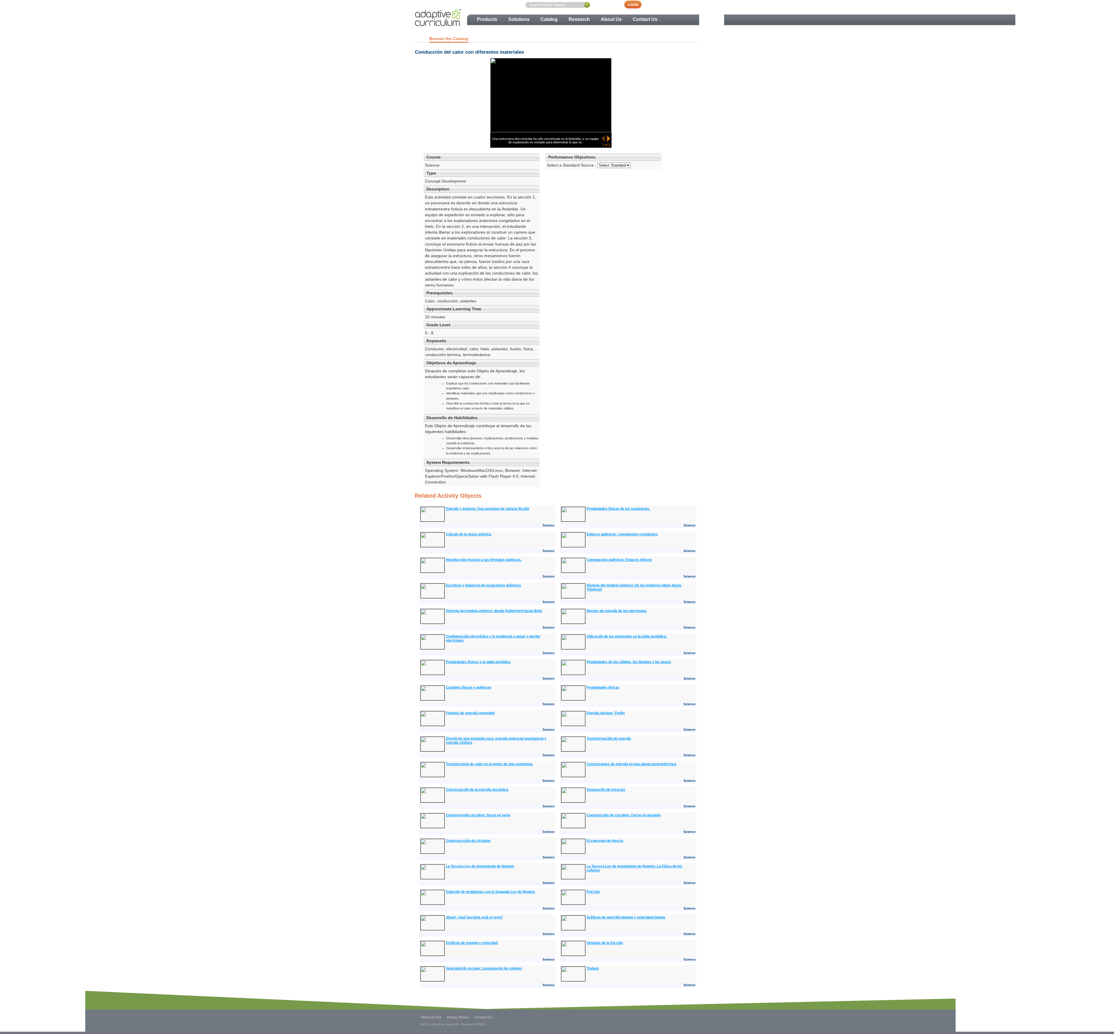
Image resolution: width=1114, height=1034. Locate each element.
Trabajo (593, 968)
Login (636, 4)
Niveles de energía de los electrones (617, 611)
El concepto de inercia (605, 841)
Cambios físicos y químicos (468, 687)
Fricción (593, 892)
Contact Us (645, 19)
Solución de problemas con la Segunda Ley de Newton (490, 892)
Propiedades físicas (603, 687)
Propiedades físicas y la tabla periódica (478, 662)
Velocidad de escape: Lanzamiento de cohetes (484, 968)
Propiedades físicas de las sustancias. (618, 509)
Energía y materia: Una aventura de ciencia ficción (487, 509)
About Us (611, 19)
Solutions (518, 19)
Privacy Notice (458, 1017)
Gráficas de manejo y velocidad (472, 943)
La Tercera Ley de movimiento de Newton (480, 866)
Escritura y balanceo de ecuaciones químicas (483, 585)
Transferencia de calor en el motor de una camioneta (489, 764)
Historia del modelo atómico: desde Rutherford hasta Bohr (494, 611)
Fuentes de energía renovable (470, 713)
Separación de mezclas (606, 790)
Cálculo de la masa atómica (468, 534)
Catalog (549, 19)
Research (579, 19)
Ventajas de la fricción (605, 943)
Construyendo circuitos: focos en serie (478, 815)
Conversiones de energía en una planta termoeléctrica (631, 764)
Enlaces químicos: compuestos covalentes (622, 534)
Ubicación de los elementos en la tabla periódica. (627, 636)
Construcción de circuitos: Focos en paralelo (624, 815)
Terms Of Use (431, 1017)
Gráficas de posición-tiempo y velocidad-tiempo (626, 917)
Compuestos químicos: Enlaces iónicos (619, 560)
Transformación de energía (609, 739)
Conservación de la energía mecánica (477, 790)
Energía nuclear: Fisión (606, 713)
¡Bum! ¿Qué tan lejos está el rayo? (474, 917)
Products (487, 19)
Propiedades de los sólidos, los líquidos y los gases (629, 662)
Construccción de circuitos (468, 841)
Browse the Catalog (448, 38)
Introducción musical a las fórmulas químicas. (484, 560)
